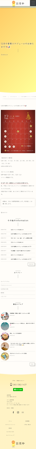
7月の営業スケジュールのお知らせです (21, 246)
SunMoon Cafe (4, 289)
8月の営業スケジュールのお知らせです (21, 234)
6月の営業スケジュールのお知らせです (21, 259)
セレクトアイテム (5, 281)
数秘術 (2, 292)
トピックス (3, 296)
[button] (33, 3)
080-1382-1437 (20, 384)
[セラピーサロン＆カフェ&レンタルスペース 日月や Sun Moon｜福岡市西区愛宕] (18, 4)
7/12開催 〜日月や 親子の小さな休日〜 (21, 251)
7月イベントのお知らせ (17, 242)
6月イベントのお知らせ (17, 255)
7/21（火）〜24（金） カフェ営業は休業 (21, 238)
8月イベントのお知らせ (17, 229)
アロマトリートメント (6, 285)
